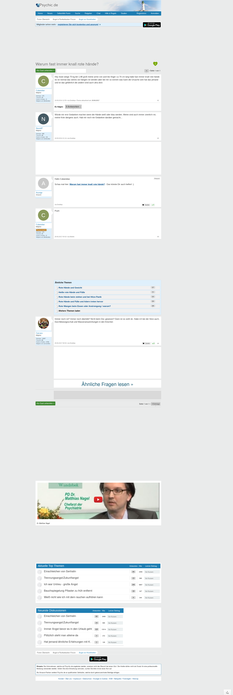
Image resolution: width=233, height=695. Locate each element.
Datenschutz (87, 678)
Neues (50, 13)
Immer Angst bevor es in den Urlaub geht (68, 629)
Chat (98, 13)
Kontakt (61, 678)
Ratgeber (88, 13)
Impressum (77, 678)
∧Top (227, 692)
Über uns (68, 678)
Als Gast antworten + (45, 70)
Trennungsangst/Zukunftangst (61, 577)
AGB (110, 678)
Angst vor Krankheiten (87, 652)
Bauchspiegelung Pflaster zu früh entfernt (68, 590)
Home (40, 13)
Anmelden (155, 13)
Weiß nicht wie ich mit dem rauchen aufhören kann (73, 597)
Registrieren (141, 13)
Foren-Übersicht (43, 652)
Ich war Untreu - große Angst (61, 584)
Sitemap (135, 678)
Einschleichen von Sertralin (60, 571)
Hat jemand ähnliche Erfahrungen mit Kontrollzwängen (76, 641)
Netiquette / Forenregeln (122, 678)
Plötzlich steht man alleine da (61, 635)
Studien (124, 13)
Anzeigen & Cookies (100, 678)
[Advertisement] (107, 362)
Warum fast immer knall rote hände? (67, 64)
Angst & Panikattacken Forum (64, 652)
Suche (77, 13)
